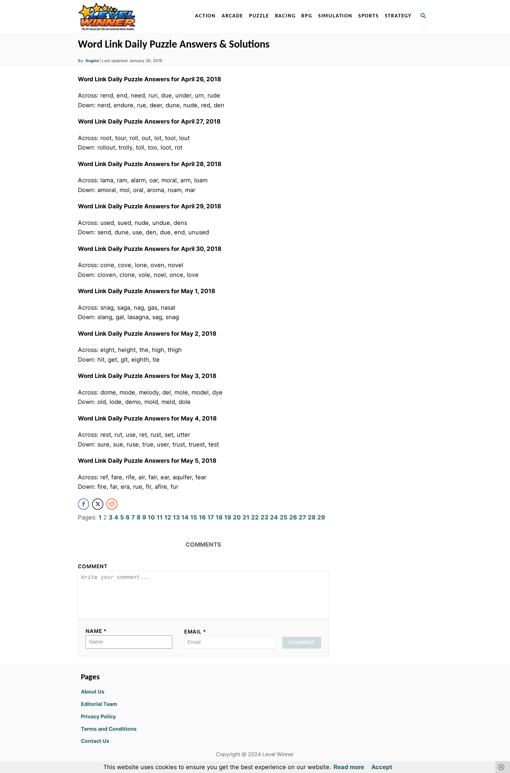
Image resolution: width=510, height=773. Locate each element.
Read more (349, 767)
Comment (93, 566)
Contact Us (95, 741)
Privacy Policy (98, 716)
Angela (92, 60)
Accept (381, 767)
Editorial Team (99, 704)
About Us (92, 691)
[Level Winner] (128, 16)
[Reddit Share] (111, 504)
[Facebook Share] (83, 504)
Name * (96, 631)
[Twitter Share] (97, 504)
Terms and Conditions (109, 729)
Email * (195, 632)
